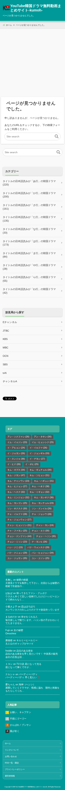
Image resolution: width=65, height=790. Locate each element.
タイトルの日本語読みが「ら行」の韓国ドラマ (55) (29, 279)
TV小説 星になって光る (28, 664)
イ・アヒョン (16, 447)
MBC (5, 347)
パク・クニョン (17, 553)
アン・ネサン (42, 436)
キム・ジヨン (16, 475)
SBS (5, 364)
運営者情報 (10, 776)
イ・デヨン (37, 459)
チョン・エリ (40, 530)
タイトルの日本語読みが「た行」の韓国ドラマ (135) (29, 219)
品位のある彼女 (24, 651)
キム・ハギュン (44, 481)
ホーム (8, 743)
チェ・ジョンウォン (19, 519)
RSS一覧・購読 (12, 763)
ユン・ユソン (40, 558)
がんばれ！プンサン (20, 725)
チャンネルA (10, 381)
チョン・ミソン (17, 541)
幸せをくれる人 (29, 617)
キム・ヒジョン (17, 486)
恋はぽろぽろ (28, 606)
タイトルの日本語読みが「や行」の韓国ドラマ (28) (29, 267)
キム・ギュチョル (40, 470)
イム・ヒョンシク (43, 442)
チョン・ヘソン (46, 536)
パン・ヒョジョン (43, 553)
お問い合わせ (11, 756)
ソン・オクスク (17, 508)
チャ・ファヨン (17, 530)
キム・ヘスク (16, 492)
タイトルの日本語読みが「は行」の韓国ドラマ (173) (29, 243)
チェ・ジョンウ (41, 514)
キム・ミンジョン (18, 497)
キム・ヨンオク (44, 497)
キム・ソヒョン (39, 475)
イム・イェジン (17, 442)
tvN (4, 372)
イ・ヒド (14, 464)
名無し (8, 580)
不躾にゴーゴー (18, 718)
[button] (57, 136)
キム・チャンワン (18, 481)
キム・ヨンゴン (17, 503)
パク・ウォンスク (38, 547)
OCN (5, 355)
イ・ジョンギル (39, 453)
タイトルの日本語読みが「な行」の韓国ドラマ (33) (29, 231)
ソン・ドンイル (41, 508)
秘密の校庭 (22, 580)
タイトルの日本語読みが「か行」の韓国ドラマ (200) (29, 195)
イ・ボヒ (31, 464)
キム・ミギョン (39, 492)
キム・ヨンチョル (43, 503)
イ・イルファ (38, 447)
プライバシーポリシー (15, 769)
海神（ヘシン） (27, 684)
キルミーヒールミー (27, 640)
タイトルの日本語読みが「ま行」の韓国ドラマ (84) (29, 255)
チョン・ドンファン (19, 536)
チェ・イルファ (17, 514)
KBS (5, 339)
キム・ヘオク (40, 486)
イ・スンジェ (16, 459)
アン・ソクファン (18, 436)
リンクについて (12, 750)
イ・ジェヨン (16, 453)
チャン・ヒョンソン (19, 525)
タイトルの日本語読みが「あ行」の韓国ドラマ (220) (29, 183)
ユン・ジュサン (17, 558)
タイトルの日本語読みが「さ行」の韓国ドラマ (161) (29, 207)
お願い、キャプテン (20, 712)
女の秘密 (18, 630)
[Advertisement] (32, 61)
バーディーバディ (28, 674)
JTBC (6, 330)
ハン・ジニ (15, 547)
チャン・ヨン (45, 525)
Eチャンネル (10, 322)
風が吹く (14, 731)
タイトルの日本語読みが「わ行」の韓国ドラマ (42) (29, 291)
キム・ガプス (16, 470)
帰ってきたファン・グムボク (31, 593)
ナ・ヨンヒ (39, 541)
